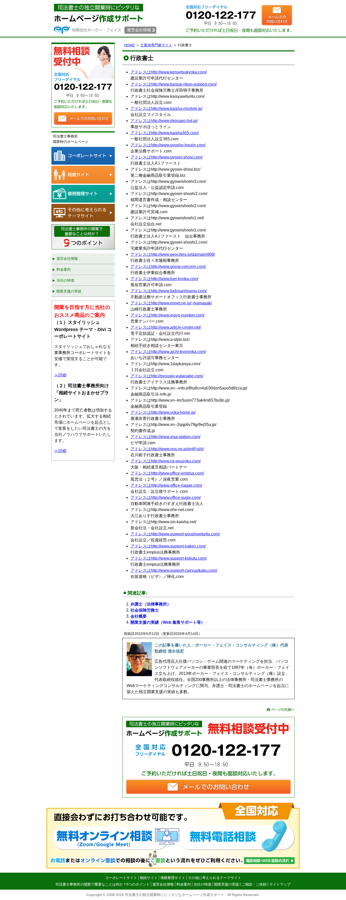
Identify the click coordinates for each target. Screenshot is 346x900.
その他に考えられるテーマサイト (83, 213)
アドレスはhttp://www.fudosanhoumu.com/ (168, 291)
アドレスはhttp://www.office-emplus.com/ (167, 473)
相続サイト (83, 175)
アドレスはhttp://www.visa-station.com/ (165, 437)
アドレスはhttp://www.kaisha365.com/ (164, 133)
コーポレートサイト (83, 156)
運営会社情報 (139, 30)
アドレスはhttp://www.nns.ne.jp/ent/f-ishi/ (167, 449)
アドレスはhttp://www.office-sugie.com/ (165, 497)
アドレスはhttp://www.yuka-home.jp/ (163, 412)
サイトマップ (280, 884)
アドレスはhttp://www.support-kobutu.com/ (168, 558)
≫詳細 (60, 375)
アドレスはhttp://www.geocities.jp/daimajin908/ (172, 254)
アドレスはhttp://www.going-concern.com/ (168, 266)
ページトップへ (281, 709)
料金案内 (63, 269)
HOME (129, 45)
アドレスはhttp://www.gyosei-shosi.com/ (166, 157)
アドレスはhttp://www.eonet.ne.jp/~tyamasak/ (171, 303)
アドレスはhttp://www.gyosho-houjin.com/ (167, 145)
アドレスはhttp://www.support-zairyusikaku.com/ (173, 570)
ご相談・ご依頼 (254, 884)
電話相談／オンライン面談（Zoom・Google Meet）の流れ (173, 836)
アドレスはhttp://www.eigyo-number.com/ (167, 315)
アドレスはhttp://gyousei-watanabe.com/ (166, 376)
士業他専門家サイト (156, 45)
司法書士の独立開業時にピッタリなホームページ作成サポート (98, 12)
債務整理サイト (83, 194)
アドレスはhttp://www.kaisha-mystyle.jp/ (166, 108)
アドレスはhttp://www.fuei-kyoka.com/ (164, 279)
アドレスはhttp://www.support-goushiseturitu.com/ (175, 534)
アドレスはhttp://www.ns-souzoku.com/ (165, 461)
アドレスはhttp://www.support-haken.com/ (168, 546)
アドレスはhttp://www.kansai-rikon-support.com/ (173, 84)
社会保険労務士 (144, 610)
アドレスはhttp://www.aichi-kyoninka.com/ (168, 351)
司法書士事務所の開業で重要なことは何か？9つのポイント (83, 236)
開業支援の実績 (68, 291)
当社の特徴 (65, 280)
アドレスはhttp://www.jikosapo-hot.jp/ (164, 121)
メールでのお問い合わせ (277, 15)
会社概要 (138, 616)
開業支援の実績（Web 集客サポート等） (167, 622)
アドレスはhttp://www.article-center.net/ (165, 327)
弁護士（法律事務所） (150, 604)
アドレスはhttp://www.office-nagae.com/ (166, 485)
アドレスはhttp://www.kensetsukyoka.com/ (168, 72)
